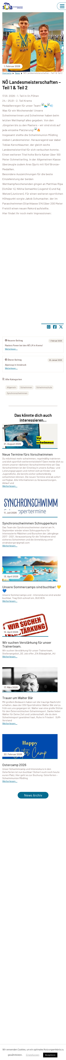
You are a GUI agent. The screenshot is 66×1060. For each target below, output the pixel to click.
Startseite (7, 73)
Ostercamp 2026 (14, 765)
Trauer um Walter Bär (17, 698)
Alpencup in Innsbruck (15, 365)
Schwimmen (26, 387)
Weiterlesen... (11, 368)
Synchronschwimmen (17, 393)
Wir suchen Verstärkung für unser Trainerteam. (26, 644)
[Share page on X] (61, 327)
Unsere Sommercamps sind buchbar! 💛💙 (31, 589)
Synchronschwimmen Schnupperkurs (29, 523)
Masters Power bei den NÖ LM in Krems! (24, 345)
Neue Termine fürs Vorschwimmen (27, 454)
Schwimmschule (44, 387)
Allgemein (11, 387)
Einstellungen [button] (32, 1054)
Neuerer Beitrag (15, 340)
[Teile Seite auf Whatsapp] (48, 327)
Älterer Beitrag (15, 359)
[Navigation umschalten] (62, 6)
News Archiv (33, 795)
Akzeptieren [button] (50, 1055)
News (17, 73)
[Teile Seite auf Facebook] (55, 327)
